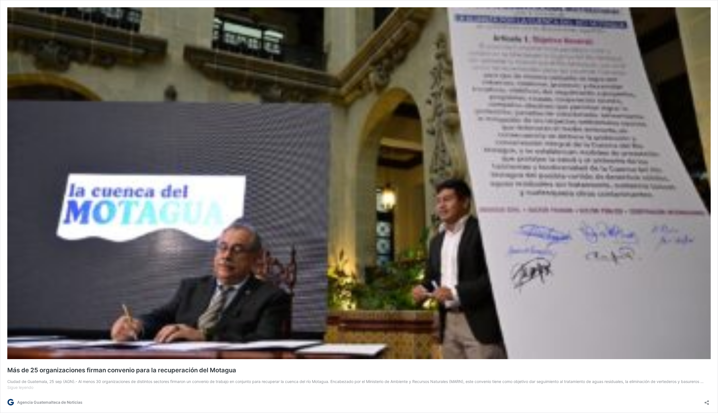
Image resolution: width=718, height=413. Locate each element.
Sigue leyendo (20, 387)
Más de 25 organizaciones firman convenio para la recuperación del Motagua (121, 370)
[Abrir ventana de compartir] (707, 400)
